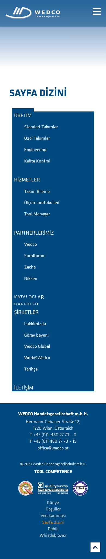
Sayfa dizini (53, 522)
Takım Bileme (37, 191)
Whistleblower (53, 535)
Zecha (30, 267)
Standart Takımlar (41, 127)
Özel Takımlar (37, 138)
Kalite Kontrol (37, 161)
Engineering (35, 149)
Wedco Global (37, 346)
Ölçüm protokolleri (41, 202)
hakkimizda (35, 324)
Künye (53, 502)
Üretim (23, 115)
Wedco (30, 244)
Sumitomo (34, 255)
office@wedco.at (53, 448)
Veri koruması (53, 515)
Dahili (53, 528)
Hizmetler (27, 179)
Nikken (30, 278)
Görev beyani (36, 335)
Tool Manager (37, 214)
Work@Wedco (37, 357)
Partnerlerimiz (34, 232)
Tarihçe (31, 369)
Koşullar (53, 509)
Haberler (26, 304)
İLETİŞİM (23, 387)
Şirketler (26, 312)
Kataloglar (29, 297)
